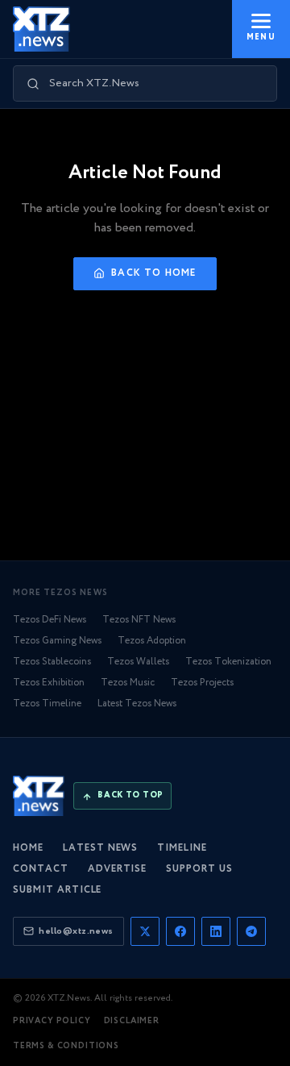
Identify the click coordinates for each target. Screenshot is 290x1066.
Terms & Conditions (66, 1046)
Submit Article (57, 890)
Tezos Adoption (152, 641)
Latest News (101, 848)
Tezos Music (128, 682)
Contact (40, 869)
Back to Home (153, 273)
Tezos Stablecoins (52, 661)
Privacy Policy (52, 1021)
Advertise (117, 869)
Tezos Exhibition (49, 682)
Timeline (182, 848)
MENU (261, 37)
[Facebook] (180, 931)
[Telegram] (251, 931)
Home (28, 848)
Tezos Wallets (138, 661)
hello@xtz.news (76, 931)
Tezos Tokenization (228, 661)
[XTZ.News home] (38, 796)
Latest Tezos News (136, 703)
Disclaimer (132, 1021)
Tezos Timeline (47, 703)
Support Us (199, 869)
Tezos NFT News (139, 620)
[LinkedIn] (215, 931)
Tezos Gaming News (57, 641)
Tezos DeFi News (49, 620)
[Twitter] (145, 931)
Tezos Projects (202, 682)
